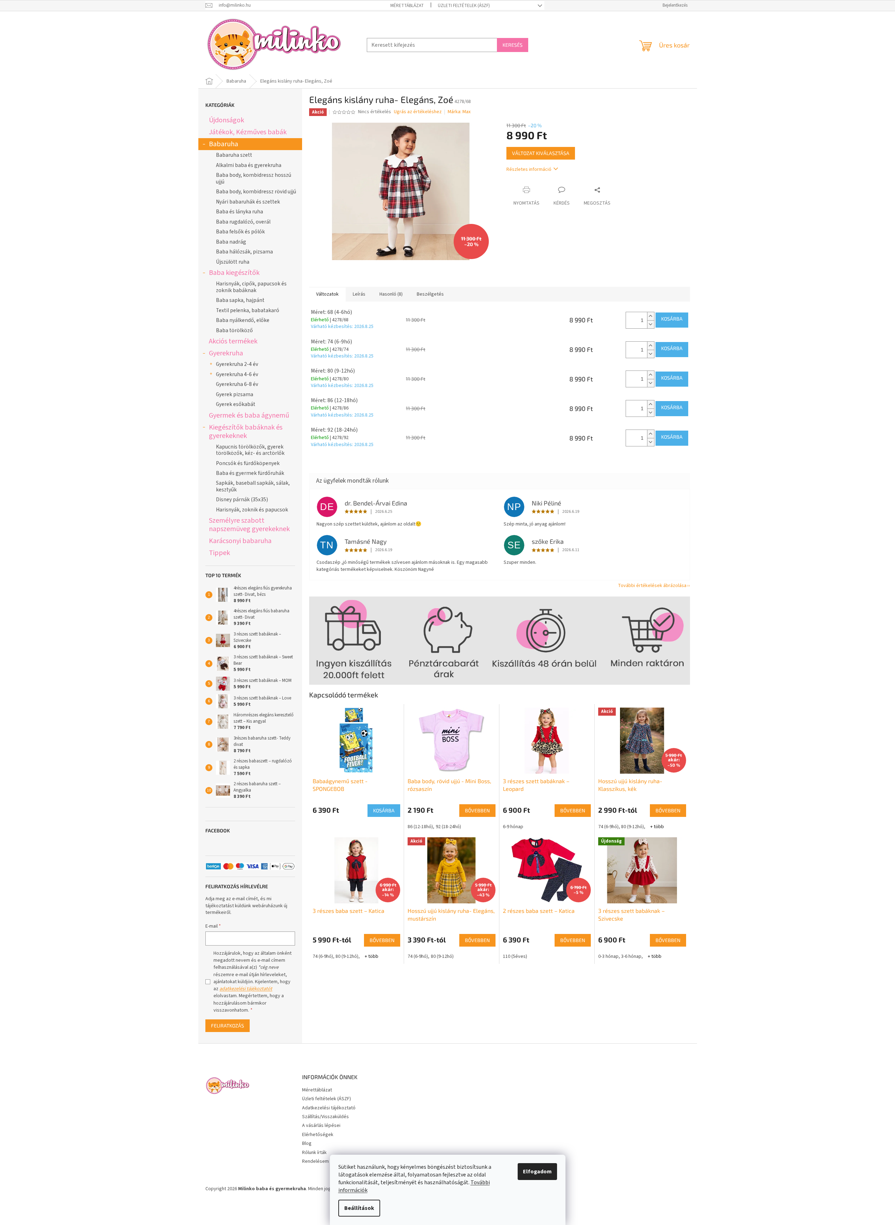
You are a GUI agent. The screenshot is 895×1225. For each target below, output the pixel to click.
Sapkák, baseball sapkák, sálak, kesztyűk (253, 486)
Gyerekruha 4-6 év (237, 374)
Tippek (219, 553)
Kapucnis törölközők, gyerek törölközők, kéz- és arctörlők (250, 450)
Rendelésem (315, 1161)
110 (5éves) (515, 956)
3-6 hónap (631, 956)
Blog (307, 1143)
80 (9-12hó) (632, 826)
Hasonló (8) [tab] (391, 294)
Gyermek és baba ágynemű (249, 415)
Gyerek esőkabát (235, 404)
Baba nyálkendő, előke (242, 320)
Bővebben (477, 810)
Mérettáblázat (407, 5)
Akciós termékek (233, 341)
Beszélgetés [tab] (430, 294)
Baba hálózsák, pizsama (244, 252)
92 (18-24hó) (448, 826)
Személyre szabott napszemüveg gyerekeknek (249, 524)
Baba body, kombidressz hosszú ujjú (253, 178)
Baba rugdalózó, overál (243, 222)
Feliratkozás (227, 1026)
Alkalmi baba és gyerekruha (248, 165)
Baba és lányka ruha (239, 211)
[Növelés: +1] (650, 316)
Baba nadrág (231, 242)
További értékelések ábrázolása (652, 585)
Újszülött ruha (232, 262)
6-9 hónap (513, 826)
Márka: (459, 111)
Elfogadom (537, 1171)
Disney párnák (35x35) (242, 499)
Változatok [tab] (327, 294)
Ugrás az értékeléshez (418, 112)
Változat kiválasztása (540, 153)
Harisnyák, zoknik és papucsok (252, 510)
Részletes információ (528, 169)
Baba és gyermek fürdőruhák (250, 473)
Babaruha (223, 144)
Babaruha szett (234, 155)
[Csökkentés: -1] (650, 324)
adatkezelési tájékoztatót (245, 988)
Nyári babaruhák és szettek (248, 202)
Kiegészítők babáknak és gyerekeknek (245, 431)
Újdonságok (226, 120)
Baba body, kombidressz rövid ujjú (256, 191)
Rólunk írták (314, 1152)
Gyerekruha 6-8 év (237, 384)
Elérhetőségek (317, 1134)
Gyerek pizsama (234, 394)
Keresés (513, 45)
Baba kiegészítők (234, 272)
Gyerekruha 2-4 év (237, 364)
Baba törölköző (234, 330)
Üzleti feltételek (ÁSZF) (464, 5)
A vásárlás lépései (321, 1125)
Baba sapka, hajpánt (240, 300)
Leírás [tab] (359, 294)
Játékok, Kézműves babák (248, 132)
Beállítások (359, 1208)
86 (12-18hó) (420, 826)
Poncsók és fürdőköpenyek (248, 463)
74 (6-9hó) (608, 826)
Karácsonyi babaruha (240, 541)
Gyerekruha (226, 353)
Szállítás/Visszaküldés (325, 1116)
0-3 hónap (608, 956)
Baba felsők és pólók (240, 232)
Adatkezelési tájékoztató (329, 1107)
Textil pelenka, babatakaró (247, 310)
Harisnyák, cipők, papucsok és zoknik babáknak (251, 287)
